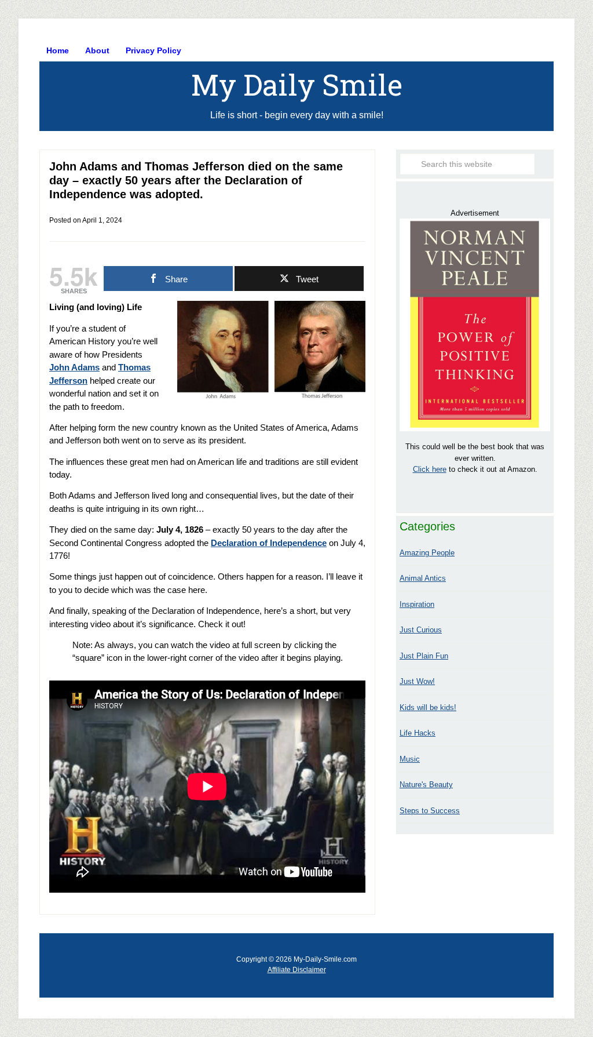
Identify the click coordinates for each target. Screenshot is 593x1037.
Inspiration (417, 604)
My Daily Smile (296, 85)
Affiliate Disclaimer (297, 970)
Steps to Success (430, 810)
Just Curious (421, 629)
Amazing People (427, 552)
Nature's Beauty (426, 784)
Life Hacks (417, 733)
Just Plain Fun (424, 656)
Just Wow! (417, 681)
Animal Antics (423, 578)
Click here (429, 469)
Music (410, 759)
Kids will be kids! (428, 707)
